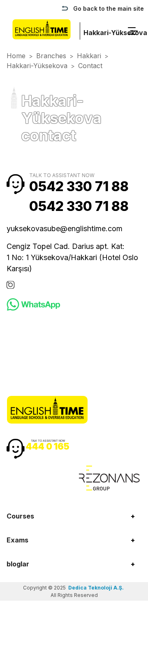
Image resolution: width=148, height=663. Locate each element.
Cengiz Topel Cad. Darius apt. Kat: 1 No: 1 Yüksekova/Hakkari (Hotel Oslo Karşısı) (72, 257)
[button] (74, 516)
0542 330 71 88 (79, 186)
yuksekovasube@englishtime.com (65, 228)
